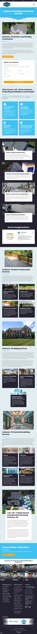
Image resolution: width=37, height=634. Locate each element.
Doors (10, 66)
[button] (34, 4)
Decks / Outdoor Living (26, 66)
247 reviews (12, 237)
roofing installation (28, 96)
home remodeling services (20, 97)
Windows (14, 66)
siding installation (10, 97)
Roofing (6, 66)
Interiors (6, 68)
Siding (19, 66)
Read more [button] (19, 240)
